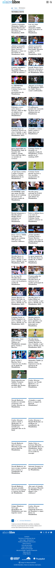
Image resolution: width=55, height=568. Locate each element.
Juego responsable (27, 547)
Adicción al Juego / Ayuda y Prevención (26, 550)
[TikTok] (48, 532)
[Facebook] (41, 532)
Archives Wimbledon (25, 520)
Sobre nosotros (27, 543)
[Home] (11, 2)
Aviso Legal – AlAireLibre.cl (27, 540)
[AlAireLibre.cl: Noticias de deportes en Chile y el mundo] (9, 532)
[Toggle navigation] (47, 2)
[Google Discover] (51, 532)
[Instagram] (46, 532)
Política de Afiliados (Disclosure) (26, 542)
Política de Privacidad (27, 548)
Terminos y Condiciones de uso (26, 538)
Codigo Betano (27, 554)
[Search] (50, 2)
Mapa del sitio (27, 552)
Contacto (26, 536)
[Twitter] (43, 532)
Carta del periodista (26, 545)
